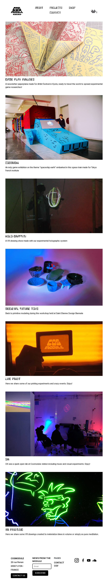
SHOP (72, 7)
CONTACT (55, 12)
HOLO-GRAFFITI (15, 236)
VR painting (14, 529)
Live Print (13, 378)
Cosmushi (12, 162)
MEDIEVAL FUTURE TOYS (21, 308)
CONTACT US (19, 575)
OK (7, 459)
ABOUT (39, 7)
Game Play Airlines (19, 79)
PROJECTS (56, 7)
